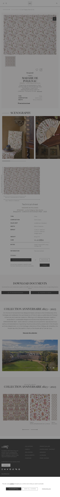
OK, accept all (13, 489)
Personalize (46, 489)
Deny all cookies (30, 489)
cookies (12, 483)
